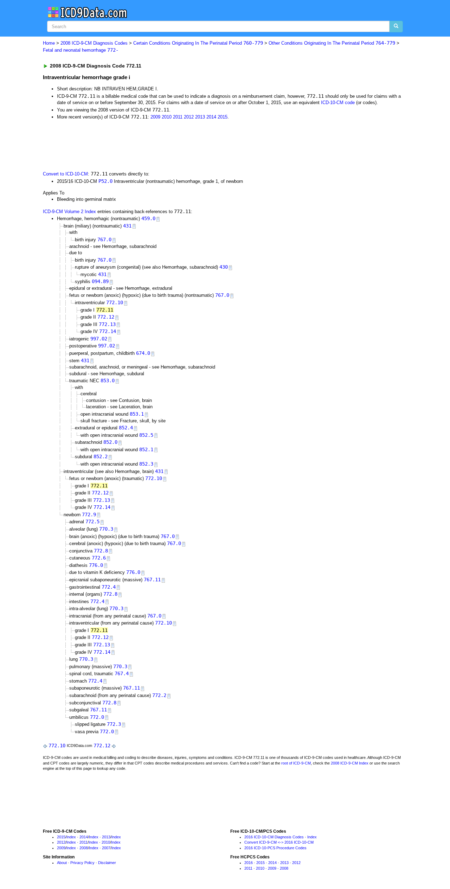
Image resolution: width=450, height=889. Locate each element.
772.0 (97, 717)
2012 (189, 117)
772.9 (89, 514)
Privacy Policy (82, 863)
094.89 (100, 281)
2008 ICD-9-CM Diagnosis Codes (94, 43)
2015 (222, 117)
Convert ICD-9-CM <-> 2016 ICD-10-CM (279, 842)
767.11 (152, 579)
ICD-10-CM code (338, 102)
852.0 (110, 442)
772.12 (105, 317)
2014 (211, 117)
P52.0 (105, 181)
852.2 (101, 456)
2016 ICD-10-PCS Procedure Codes (275, 848)
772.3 (114, 724)
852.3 (146, 464)
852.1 (146, 449)
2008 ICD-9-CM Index (349, 763)
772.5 (92, 521)
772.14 (107, 331)
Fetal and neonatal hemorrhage (80, 50)
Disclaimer (107, 863)
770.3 (106, 529)
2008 (83, 848)
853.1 (137, 414)
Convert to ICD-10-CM (65, 174)
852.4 (126, 427)
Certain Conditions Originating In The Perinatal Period (198, 43)
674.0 (143, 353)
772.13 (107, 324)
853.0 (108, 380)
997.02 (98, 338)
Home (49, 43)
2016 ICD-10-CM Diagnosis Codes (274, 837)
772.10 (114, 302)
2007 (106, 848)
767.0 (104, 239)
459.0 (148, 218)
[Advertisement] (168, 145)
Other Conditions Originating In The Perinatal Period (332, 43)
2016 (248, 863)
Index (71, 837)
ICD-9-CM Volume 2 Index (69, 211)
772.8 (101, 551)
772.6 (99, 558)
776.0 (96, 565)
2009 (155, 117)
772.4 (109, 587)
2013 (200, 117)
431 (127, 226)
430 (223, 267)
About (62, 863)
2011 (177, 117)
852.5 (146, 435)
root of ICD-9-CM (296, 763)
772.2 (159, 695)
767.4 (122, 673)
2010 (167, 117)
